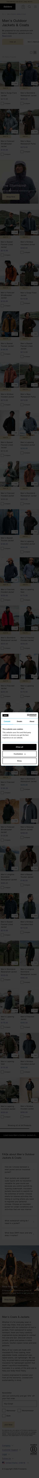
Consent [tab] (7, 721)
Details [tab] (19, 721)
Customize (18, 754)
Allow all (19, 747)
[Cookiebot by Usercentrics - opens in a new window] (28, 715)
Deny (19, 761)
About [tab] (32, 721)
